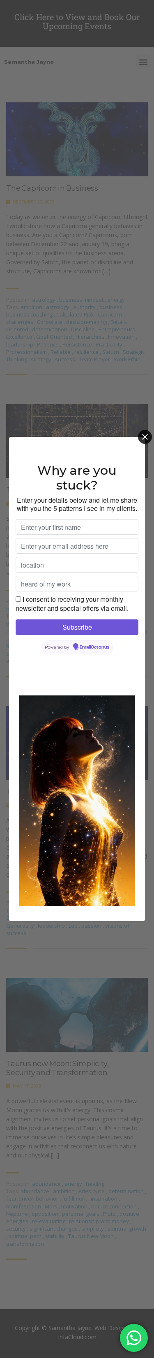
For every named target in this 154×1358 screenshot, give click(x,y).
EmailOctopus (94, 647)
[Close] (145, 437)
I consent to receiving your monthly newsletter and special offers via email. (72, 603)
